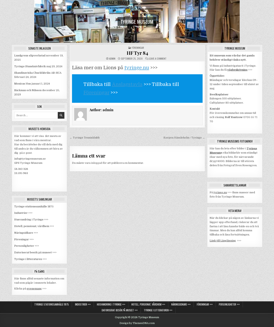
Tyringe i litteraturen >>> (30, 259)
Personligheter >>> (26, 245)
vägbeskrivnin (236, 69)
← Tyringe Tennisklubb (85, 137)
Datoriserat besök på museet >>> (35, 252)
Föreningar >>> (24, 239)
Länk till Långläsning (223, 240)
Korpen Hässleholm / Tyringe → (184, 137)
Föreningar (138, 47)
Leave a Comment (157, 58)
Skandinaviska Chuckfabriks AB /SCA (37, 72)
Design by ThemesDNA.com (137, 323)
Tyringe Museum (137, 21)
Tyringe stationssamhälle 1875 (34, 206)
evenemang (34, 288)
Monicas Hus (22, 83)
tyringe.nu (136, 67)
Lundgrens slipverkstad (29, 55)
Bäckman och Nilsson (28, 90)
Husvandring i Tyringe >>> (31, 219)
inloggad (96, 162)
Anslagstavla (127, 84)
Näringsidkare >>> (26, 232)
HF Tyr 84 (137, 53)
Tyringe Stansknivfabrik (30, 66)
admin (112, 58)
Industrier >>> (23, 212)
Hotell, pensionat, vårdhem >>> (34, 226)
